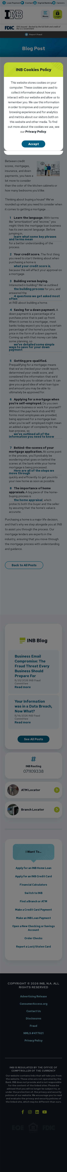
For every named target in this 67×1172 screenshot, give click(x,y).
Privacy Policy (35, 131)
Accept (33, 144)
